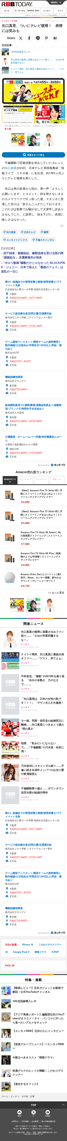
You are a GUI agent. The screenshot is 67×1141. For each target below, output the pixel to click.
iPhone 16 (27, 944)
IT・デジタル (20, 10)
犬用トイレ (57, 479)
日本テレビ (30, 232)
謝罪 (46, 232)
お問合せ (15, 1121)
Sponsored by (43, 465)
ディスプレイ (41, 479)
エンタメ (46, 10)
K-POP (55, 952)
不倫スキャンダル (45, 239)
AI (6, 952)
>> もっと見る (56, 592)
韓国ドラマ (40, 952)
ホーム (6, 10)
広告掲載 (25, 1121)
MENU (54, 2)
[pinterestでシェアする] (46, 38)
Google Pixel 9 (21, 952)
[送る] (37, 38)
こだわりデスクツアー (50, 944)
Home (19, 1116)
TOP (33, 1105)
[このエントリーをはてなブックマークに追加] (55, 38)
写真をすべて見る (35, 155)
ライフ (60, 10)
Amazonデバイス (10, 480)
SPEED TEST (33, 10)
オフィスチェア (25, 479)
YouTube (47, 1116)
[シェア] (29, 38)
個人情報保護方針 (48, 1121)
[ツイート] (20, 38)
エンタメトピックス (16, 239)
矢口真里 (11, 168)
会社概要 (35, 1121)
